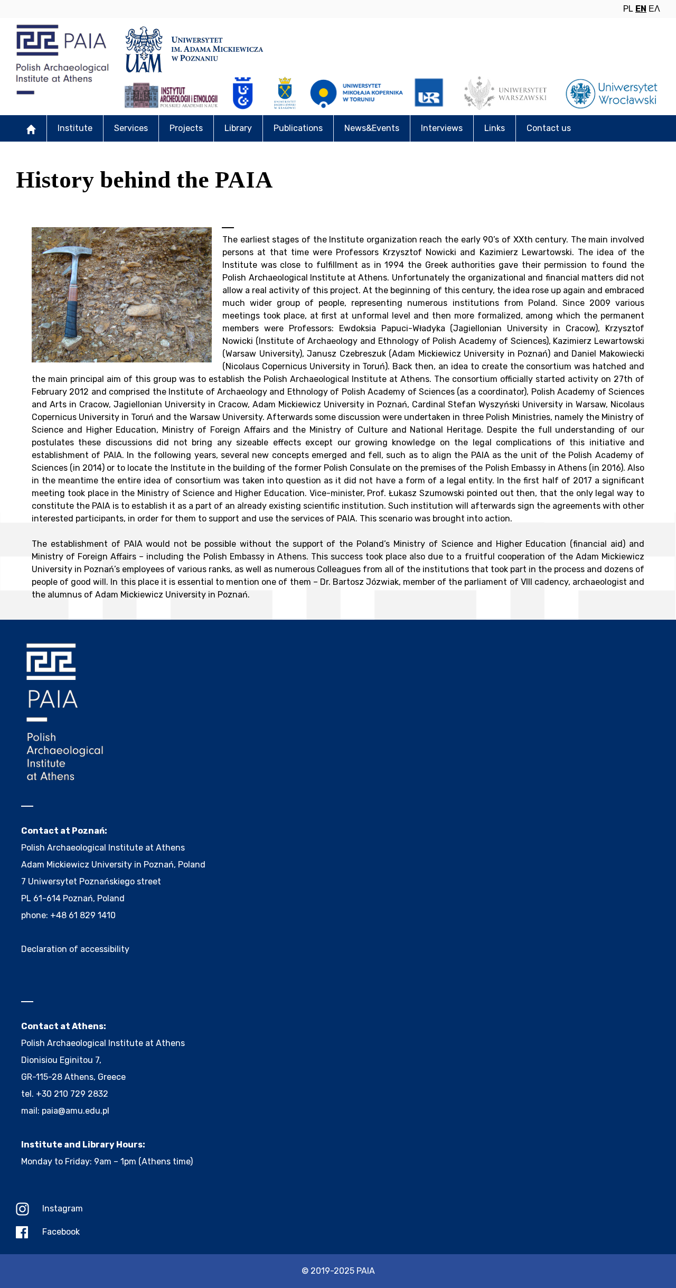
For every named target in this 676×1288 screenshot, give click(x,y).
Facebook (61, 1232)
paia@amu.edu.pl (75, 1111)
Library (238, 128)
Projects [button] (186, 128)
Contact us (549, 128)
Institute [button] (75, 128)
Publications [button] (298, 128)
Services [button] (131, 128)
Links (494, 128)
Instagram (62, 1208)
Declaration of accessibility (75, 949)
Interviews (442, 128)
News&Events (371, 128)
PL (628, 9)
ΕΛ (654, 9)
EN (640, 9)
